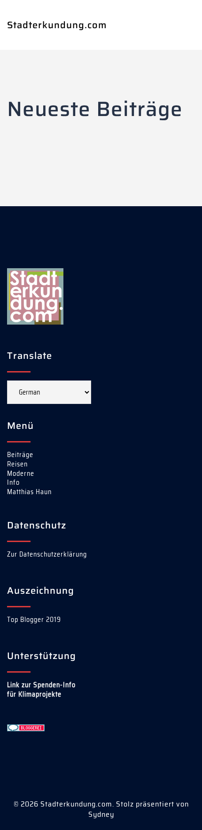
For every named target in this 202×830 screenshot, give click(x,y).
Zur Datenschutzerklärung (47, 554)
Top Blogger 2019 (34, 619)
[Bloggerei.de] (26, 727)
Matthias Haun (29, 492)
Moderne (20, 473)
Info (13, 482)
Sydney (101, 814)
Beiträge (20, 455)
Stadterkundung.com (57, 24)
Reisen (17, 464)
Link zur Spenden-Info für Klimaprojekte (41, 689)
